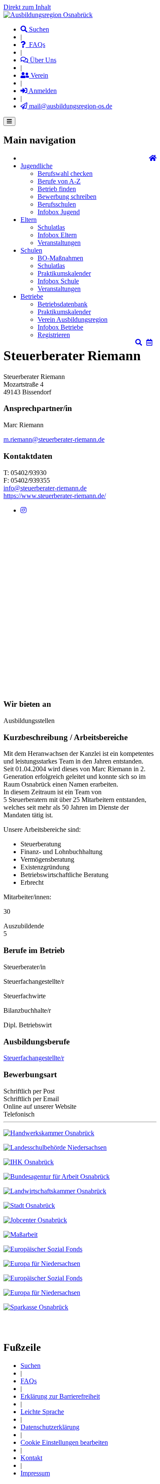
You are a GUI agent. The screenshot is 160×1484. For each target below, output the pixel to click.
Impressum (35, 1473)
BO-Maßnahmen (60, 258)
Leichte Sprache (42, 1411)
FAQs (35, 44)
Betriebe (31, 296)
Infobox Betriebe (60, 327)
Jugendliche (36, 165)
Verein (38, 75)
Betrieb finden (57, 188)
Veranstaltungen (59, 242)
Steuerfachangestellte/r (33, 1057)
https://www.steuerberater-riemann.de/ (54, 495)
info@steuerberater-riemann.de (45, 488)
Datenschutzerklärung (49, 1427)
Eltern (28, 219)
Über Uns (42, 60)
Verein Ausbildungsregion (73, 319)
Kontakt (31, 1457)
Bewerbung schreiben (67, 196)
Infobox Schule (58, 281)
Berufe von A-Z (59, 181)
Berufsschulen (57, 204)
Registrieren (54, 334)
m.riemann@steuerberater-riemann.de (54, 439)
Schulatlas (51, 227)
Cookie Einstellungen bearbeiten (64, 1442)
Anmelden (42, 90)
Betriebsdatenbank (62, 304)
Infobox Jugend (59, 212)
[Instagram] (23, 510)
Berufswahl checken (65, 173)
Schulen (31, 250)
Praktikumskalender (64, 273)
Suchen (38, 29)
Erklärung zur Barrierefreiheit (60, 1396)
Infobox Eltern (57, 235)
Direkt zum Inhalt (27, 7)
